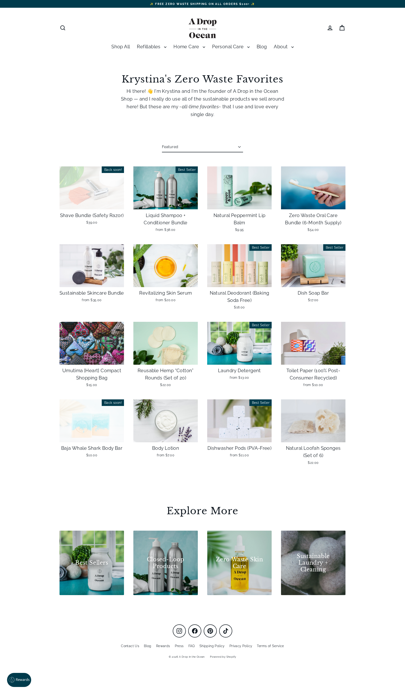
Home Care (186, 46)
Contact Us (130, 646)
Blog (262, 46)
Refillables (149, 46)
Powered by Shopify (223, 656)
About (281, 46)
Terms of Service (270, 646)
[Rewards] (19, 680)
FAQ (191, 646)
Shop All (120, 46)
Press (179, 646)
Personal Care (228, 46)
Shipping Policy (212, 646)
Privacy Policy (240, 646)
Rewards (163, 646)
